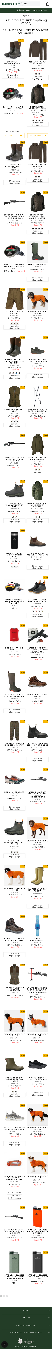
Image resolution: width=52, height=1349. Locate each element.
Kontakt (26, 1318)
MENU (26, 1310)
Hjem (25, 16)
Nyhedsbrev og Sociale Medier (26, 1332)
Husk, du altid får (26, 1325)
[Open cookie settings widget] (4, 1344)
